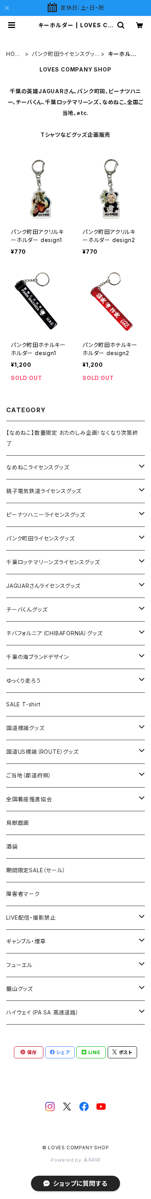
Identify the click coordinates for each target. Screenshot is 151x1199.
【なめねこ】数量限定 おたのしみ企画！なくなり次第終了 (72, 438)
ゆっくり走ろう (23, 680)
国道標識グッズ (25, 728)
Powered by (67, 1160)
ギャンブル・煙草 (26, 941)
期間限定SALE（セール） (35, 870)
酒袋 (12, 846)
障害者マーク (23, 894)
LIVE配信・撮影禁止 (31, 917)
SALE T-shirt (23, 704)
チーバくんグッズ (26, 609)
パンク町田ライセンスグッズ (63, 54)
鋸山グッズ (19, 988)
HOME (13, 54)
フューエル (19, 965)
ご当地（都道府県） (28, 775)
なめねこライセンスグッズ (37, 467)
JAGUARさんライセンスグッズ (43, 585)
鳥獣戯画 (17, 822)
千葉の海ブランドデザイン (37, 657)
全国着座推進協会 (29, 799)
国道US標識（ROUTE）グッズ (42, 751)
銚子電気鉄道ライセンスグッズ (43, 491)
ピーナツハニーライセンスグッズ (45, 514)
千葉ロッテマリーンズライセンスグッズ (53, 562)
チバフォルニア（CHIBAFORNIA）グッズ (54, 633)
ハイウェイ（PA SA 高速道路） (42, 1012)
